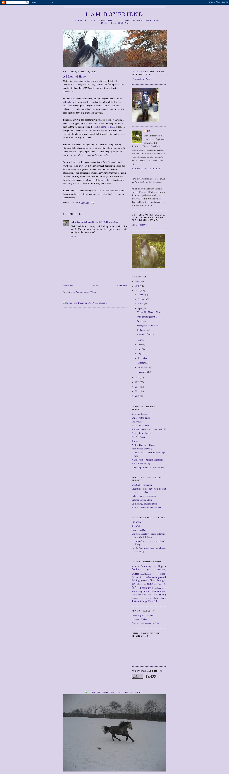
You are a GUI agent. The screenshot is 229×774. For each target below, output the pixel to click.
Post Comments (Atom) (86, 291)
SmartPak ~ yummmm (142, 484)
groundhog (145, 580)
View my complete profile (146, 169)
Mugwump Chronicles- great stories (148, 467)
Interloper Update (139, 619)
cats (154, 566)
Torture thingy (139, 601)
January (141, 294)
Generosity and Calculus (142, 615)
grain (154, 577)
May (140, 339)
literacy (139, 591)
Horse (150, 583)
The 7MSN (137, 421)
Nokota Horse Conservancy (144, 495)
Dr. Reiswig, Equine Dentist (144, 503)
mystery (142, 594)
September (143, 358)
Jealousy (146, 588)
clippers (161, 566)
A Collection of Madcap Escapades (147, 459)
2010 (137, 285)
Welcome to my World (142, 78)
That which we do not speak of (145, 623)
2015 (137, 391)
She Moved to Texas (141, 417)
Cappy (148, 566)
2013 (137, 382)
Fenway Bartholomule (141, 433)
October (141, 362)
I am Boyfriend (115, 14)
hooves (143, 583)
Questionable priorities (147, 316)
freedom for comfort (141, 577)
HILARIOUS (137, 522)
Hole (138, 583)
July (140, 348)
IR (140, 587)
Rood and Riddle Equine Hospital (146, 507)
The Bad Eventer (139, 437)
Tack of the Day (139, 529)
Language (161, 587)
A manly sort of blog (141, 463)
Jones (154, 588)
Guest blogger (158, 580)
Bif (148, 131)
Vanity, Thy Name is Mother (150, 312)
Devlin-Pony (161, 569)
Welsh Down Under (140, 425)
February (142, 299)
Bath (143, 566)
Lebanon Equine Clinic (142, 499)
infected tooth (160, 583)
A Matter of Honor (145, 334)
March (141, 303)
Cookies (136, 569)
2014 (137, 386)
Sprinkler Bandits (139, 413)
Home (95, 285)
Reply (73, 236)
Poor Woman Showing (142, 448)
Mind (156, 591)
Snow (148, 598)
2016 (137, 395)
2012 (137, 377)
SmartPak (136, 526)
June (140, 344)
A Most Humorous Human (143, 444)
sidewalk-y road (70, 102)
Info (134, 587)
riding (162, 594)
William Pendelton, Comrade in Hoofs (149, 429)
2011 (137, 290)
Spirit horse (159, 597)
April (140, 308)
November (143, 367)
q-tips (156, 595)
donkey (163, 573)
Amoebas (135, 566)
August (141, 353)
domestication (141, 573)
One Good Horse (139, 224)
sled (142, 598)
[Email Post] (92, 203)
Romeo (135, 597)
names (150, 594)
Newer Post (68, 285)
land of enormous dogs (104, 126)
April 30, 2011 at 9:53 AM (107, 221)
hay (133, 583)
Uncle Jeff (152, 601)
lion (133, 591)
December (142, 371)
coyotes (148, 569)
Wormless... (142, 321)
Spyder (135, 440)
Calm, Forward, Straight (82, 221)
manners (148, 591)
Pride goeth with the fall (148, 325)
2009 (137, 281)
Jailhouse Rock (143, 329)
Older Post (122, 285)
